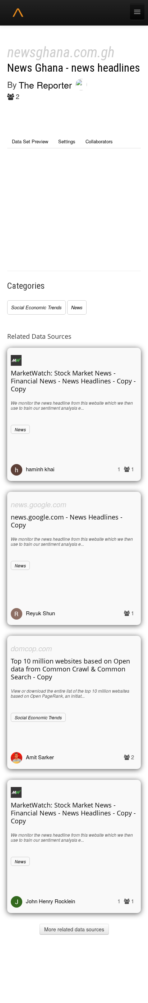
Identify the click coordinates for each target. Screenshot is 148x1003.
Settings (66, 141)
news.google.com (38, 504)
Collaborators (99, 141)
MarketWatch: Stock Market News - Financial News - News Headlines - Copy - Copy (73, 381)
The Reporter (45, 84)
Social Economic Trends (36, 307)
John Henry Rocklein (50, 901)
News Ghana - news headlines (73, 68)
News (77, 307)
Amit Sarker (40, 757)
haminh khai (40, 469)
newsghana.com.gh (61, 52)
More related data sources (74, 929)
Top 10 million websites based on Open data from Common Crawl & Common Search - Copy (70, 669)
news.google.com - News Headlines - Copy (66, 521)
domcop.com (31, 648)
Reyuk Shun (40, 613)
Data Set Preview (30, 141)
